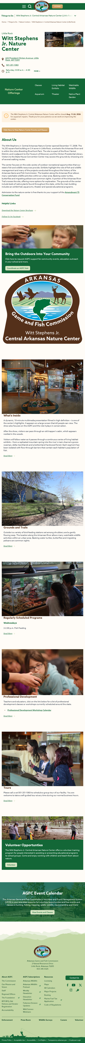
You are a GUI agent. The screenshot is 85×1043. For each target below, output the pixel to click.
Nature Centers (24, 22)
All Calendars (49, 988)
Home (4, 22)
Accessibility (31, 1040)
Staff (4, 990)
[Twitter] (80, 985)
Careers (63, 1020)
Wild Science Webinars (28, 1010)
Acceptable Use (19, 1040)
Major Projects (50, 991)
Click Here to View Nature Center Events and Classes (25, 130)
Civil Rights (42, 1040)
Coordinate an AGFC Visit (17, 268)
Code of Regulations (52, 1005)
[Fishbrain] (77, 990)
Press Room (26, 1020)
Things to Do (7, 15)
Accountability (8, 1010)
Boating (47, 995)
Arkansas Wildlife (30, 981)
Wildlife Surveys (45, 1020)
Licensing (48, 981)
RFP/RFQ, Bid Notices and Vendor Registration (10, 1004)
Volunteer (11, 865)
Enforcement (7, 1020)
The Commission (9, 981)
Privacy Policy (7, 1040)
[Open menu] (24, 6)
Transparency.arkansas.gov (57, 1040)
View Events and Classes (42, 912)
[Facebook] (67, 985)
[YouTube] (73, 985)
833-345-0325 (42, 969)
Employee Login (75, 1040)
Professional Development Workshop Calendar (29, 710)
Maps (46, 984)
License (57, 6)
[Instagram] (71, 990)
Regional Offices (8, 994)
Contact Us (74, 978)
